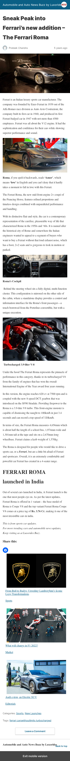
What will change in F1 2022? (21, 645)
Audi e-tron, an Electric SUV (21, 697)
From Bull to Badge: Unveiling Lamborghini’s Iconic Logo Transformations (33, 592)
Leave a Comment (35, 731)
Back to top (61, 746)
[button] (5, 550)
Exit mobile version (35, 756)
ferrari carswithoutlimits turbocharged (30, 720)
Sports (8, 600)
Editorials (10, 703)
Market (9, 652)
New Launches (33, 713)
